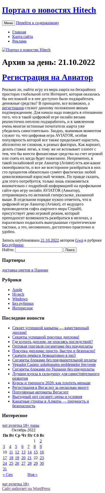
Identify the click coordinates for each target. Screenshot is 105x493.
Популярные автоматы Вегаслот (40, 392)
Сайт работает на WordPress (26, 488)
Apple (17, 289)
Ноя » (32, 474)
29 (36, 463)
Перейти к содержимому (37, 23)
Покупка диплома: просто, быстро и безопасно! (53, 351)
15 (36, 452)
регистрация (13, 108)
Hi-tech (18, 294)
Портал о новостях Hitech (49, 10)
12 (17, 452)
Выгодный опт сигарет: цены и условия (47, 396)
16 (42, 452)
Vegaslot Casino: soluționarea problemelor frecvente (54, 364)
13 (23, 452)
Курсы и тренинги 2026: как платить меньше (51, 383)
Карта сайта (22, 36)
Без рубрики (12, 245)
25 (11, 463)
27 (23, 463)
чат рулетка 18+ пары (20, 425)
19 (17, 458)
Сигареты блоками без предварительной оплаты (54, 360)
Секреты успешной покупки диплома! (45, 337)
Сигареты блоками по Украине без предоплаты (53, 369)
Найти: (8, 250)
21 (30, 458)
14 (30, 452)
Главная (19, 32)
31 (5, 469)
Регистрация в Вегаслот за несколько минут (50, 387)
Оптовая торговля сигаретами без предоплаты (52, 346)
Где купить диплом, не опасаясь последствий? (52, 341)
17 (5, 458)
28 (30, 463)
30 (42, 463)
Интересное (22, 308)
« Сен (8, 474)
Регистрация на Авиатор (47, 77)
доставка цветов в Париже (25, 270)
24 (5, 463)
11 (11, 452)
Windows (20, 299)
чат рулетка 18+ (15, 484)
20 (23, 458)
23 (42, 458)
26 (17, 463)
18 (11, 458)
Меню (8, 23)
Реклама (19, 41)
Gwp (79, 240)
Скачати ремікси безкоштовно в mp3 (44, 355)
